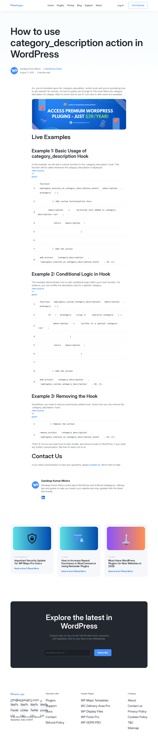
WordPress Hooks (54, 69)
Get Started (138, 5)
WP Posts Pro (90, 717)
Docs (49, 711)
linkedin (43, 497)
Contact (51, 717)
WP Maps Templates (95, 700)
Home (51, 5)
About (99, 5)
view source (38, 170)
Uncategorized (20, 557)
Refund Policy (55, 722)
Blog (79, 5)
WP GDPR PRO (91, 722)
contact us (94, 465)
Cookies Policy (138, 717)
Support (89, 5)
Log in (120, 5)
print (34, 176)
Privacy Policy (137, 711)
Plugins (60, 5)
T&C (130, 722)
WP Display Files (92, 711)
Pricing (70, 5)
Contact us (135, 706)
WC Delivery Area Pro (95, 706)
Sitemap (133, 728)
